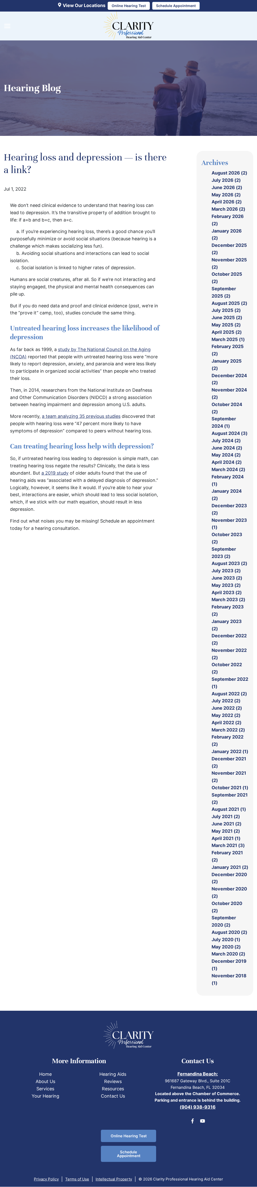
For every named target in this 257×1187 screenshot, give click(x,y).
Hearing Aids (112, 1074)
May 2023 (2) (226, 585)
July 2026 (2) (226, 180)
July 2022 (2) (226, 700)
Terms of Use (77, 1179)
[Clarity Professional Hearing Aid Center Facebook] (192, 1121)
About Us (45, 1081)
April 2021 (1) (226, 838)
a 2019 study (55, 473)
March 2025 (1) (228, 339)
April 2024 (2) (227, 462)
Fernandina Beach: (197, 1074)
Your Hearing (45, 1096)
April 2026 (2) (227, 201)
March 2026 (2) (228, 209)
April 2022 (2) (226, 722)
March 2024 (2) (228, 469)
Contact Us (113, 1096)
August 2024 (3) (229, 433)
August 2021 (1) (229, 809)
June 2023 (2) (227, 578)
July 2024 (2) (226, 440)
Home (45, 1074)
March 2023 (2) (228, 599)
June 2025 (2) (227, 317)
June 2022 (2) (227, 708)
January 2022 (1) (230, 751)
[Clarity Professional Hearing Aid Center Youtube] (202, 1121)
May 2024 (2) (226, 455)
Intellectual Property (114, 1179)
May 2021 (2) (226, 831)
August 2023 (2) (229, 563)
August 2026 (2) (229, 173)
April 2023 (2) (227, 592)
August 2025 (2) (229, 303)
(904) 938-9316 (198, 1107)
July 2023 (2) (226, 570)
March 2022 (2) (228, 729)
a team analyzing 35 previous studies (81, 416)
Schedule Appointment (128, 1154)
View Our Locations (83, 5)
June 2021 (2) (226, 823)
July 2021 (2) (226, 816)
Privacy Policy (46, 1179)
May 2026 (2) (226, 194)
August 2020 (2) (229, 932)
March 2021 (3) (228, 845)
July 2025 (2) (226, 310)
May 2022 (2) (226, 715)
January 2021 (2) (230, 867)
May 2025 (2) (226, 324)
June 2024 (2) (227, 447)
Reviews (113, 1081)
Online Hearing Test (129, 1136)
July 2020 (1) (226, 939)
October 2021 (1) (230, 787)
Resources (113, 1088)
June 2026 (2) (227, 187)
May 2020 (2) (226, 946)
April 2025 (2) (227, 332)
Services (45, 1088)
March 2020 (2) (228, 953)
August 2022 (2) (229, 693)
